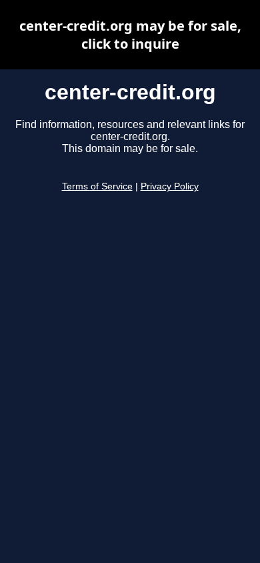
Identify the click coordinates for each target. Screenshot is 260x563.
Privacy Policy (170, 186)
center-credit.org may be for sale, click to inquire (130, 35)
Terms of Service (97, 186)
